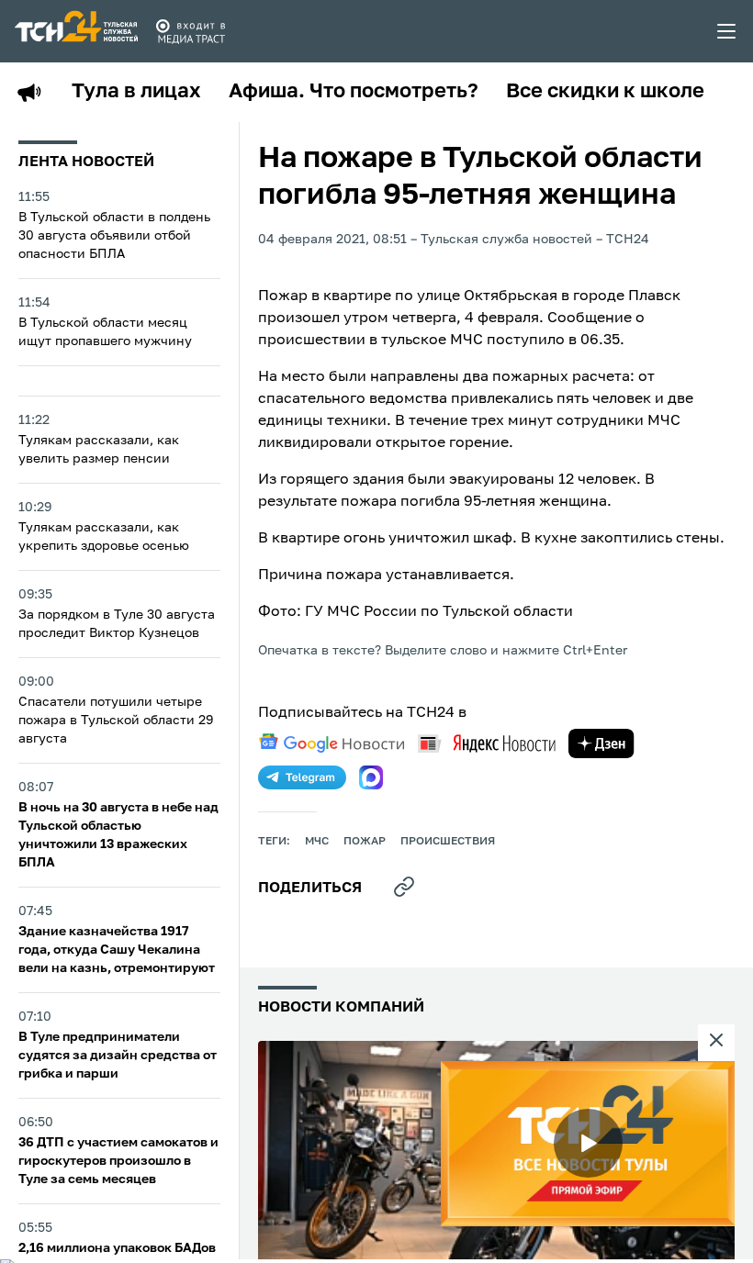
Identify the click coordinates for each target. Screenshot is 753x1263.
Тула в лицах (136, 92)
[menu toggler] (727, 31)
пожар (364, 841)
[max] (371, 777)
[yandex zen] (601, 743)
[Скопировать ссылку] (404, 886)
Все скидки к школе (605, 92)
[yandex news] (487, 743)
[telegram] (302, 777)
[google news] (331, 743)
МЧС (317, 841)
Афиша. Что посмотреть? (353, 92)
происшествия (447, 841)
